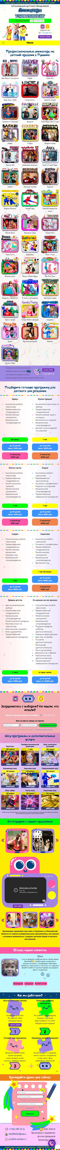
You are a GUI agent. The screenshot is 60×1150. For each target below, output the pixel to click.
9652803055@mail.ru (17, 1134)
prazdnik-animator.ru (17, 1139)
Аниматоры (30, 10)
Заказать (10, 71)
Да (31, 21)
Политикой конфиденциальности (44, 730)
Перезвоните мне (48, 725)
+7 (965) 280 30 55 (46, 33)
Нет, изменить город (38, 21)
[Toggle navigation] (3, 42)
